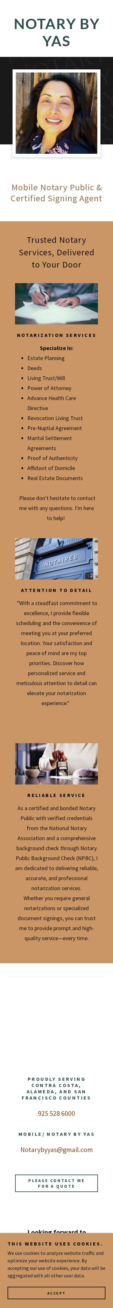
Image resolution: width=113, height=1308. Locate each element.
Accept (56, 1293)
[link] (56, 32)
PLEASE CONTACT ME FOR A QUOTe (56, 1183)
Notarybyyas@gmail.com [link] (56, 1149)
